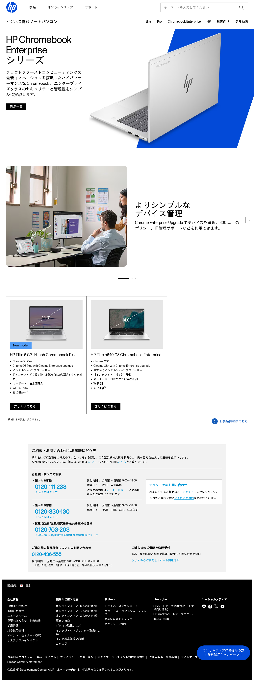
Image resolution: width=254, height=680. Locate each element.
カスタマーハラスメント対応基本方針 (121, 657)
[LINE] (204, 607)
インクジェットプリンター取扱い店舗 (78, 632)
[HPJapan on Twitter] (216, 607)
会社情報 (12, 599)
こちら (91, 462)
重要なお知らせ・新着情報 (24, 620)
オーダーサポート (117, 490)
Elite (148, 22)
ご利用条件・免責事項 (163, 657)
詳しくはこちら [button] (25, 406)
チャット (188, 492)
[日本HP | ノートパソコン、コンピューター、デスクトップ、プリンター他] (11, 7)
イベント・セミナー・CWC (24, 635)
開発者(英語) (161, 619)
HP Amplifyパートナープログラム (174, 614)
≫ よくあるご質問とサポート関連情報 (155, 560)
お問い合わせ (15, 611)
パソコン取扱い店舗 (68, 625)
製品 (32, 7)
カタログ (61, 643)
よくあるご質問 (184, 498)
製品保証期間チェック (118, 619)
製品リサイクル (46, 657)
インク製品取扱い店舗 (70, 638)
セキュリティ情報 (116, 624)
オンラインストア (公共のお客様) (76, 615)
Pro (159, 22)
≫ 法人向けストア (46, 517)
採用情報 (12, 625)
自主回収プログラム (19, 657)
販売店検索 (63, 620)
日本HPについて (17, 606)
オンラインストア (60, 7)
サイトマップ (189, 657)
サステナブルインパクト (22, 640)
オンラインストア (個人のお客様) (76, 606)
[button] (248, 220)
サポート (91, 7)
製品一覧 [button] (16, 107)
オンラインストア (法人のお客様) (76, 611)
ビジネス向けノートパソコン (32, 21)
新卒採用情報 (15, 630)
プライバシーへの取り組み (76, 657)
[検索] (242, 7)
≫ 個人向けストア (46, 492)
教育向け (223, 22)
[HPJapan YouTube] (222, 607)
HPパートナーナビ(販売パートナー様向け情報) (175, 607)
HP (209, 22)
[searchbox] (201, 7)
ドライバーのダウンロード (121, 606)
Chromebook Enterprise (184, 22)
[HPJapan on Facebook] (210, 607)
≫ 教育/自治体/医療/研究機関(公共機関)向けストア (66, 535)
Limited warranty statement (24, 662)
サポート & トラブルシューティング (126, 612)
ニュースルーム (17, 615)
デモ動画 (241, 22)
